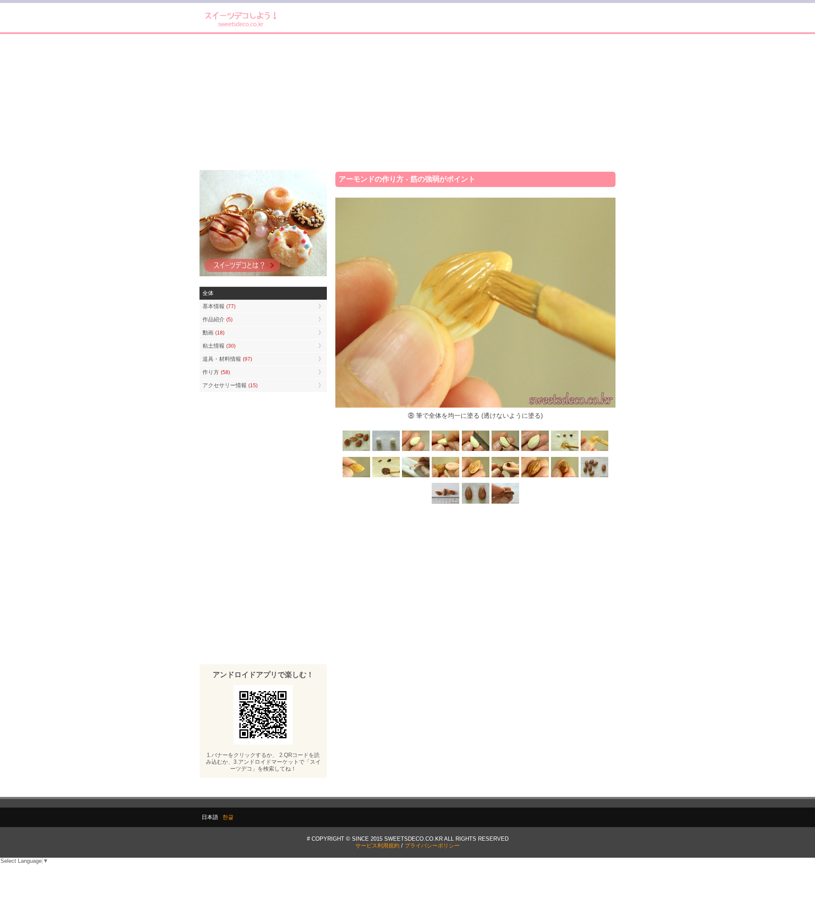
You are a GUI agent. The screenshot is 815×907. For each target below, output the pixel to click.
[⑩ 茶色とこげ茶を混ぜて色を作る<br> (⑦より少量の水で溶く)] (386, 476)
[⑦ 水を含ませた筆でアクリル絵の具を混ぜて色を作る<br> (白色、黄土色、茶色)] (564, 450)
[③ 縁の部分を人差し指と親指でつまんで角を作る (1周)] (446, 450)
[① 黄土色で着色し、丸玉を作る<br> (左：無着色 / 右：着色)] (386, 450)
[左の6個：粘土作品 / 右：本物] (594, 476)
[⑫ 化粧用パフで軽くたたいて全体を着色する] (446, 476)
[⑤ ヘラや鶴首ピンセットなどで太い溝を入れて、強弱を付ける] (505, 450)
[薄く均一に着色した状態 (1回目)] (475, 476)
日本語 (210, 817)
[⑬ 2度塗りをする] (505, 476)
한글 (227, 817)
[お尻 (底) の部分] (505, 502)
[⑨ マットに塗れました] (356, 476)
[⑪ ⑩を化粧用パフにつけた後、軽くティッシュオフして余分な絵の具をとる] (416, 476)
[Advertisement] (407, 102)
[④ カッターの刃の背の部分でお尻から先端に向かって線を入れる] (475, 450)
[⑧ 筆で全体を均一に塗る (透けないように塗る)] (594, 450)
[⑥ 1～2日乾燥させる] (535, 450)
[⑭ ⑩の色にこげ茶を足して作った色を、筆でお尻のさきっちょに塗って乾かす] (564, 476)
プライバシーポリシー (432, 845)
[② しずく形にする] (416, 450)
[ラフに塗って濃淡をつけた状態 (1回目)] (535, 476)
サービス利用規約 (377, 845)
